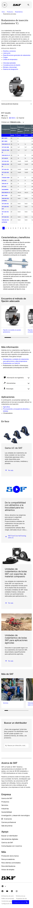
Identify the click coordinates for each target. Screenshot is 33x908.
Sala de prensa (6, 826)
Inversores (8, 819)
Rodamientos (19, 12)
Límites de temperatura (10, 59)
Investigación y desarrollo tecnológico (15, 815)
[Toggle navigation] (4, 4)
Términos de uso (20, 896)
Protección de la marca (10, 856)
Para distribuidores (8, 866)
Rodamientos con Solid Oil (11, 363)
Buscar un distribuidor (9, 836)
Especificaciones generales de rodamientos (16, 55)
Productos (10, 12)
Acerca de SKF (6, 798)
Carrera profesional (8, 822)
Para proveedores (8, 859)
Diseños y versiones (9, 51)
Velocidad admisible (9, 63)
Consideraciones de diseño (11, 65)
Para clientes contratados (11, 863)
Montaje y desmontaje (10, 67)
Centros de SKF (7, 842)
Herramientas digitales (9, 839)
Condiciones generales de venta (10, 901)
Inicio (3, 12)
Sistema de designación (10, 69)
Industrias (5, 809)
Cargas (5, 57)
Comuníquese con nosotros (11, 846)
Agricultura (6, 407)
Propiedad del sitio (21, 898)
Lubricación (6, 53)
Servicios (4, 805)
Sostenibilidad (6, 812)
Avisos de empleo (7, 869)
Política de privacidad (7, 898)
